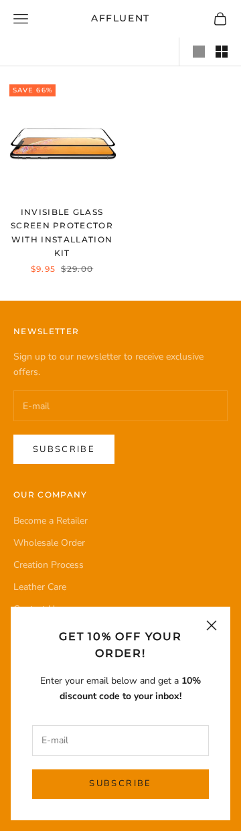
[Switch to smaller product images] (222, 51)
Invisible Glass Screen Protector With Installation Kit (62, 232)
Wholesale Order (49, 542)
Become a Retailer (50, 520)
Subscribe (120, 783)
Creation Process (48, 564)
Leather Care (39, 587)
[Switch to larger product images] (199, 51)
